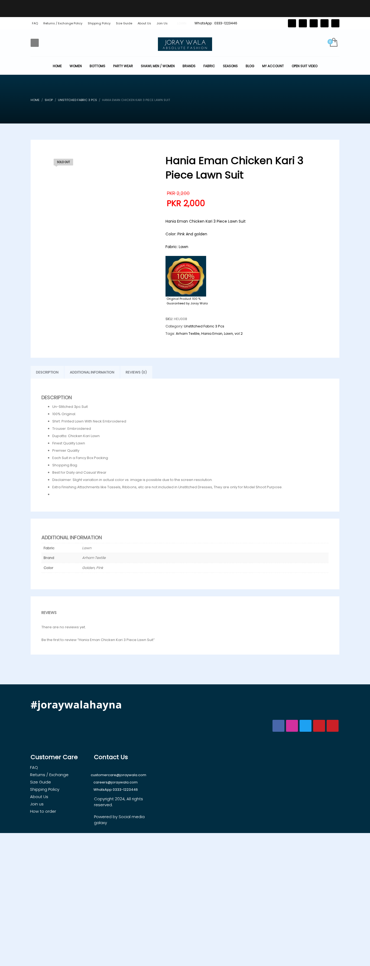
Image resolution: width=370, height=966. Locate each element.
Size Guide (124, 23)
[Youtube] (335, 23)
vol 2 (239, 333)
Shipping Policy (99, 23)
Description (47, 372)
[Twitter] (292, 23)
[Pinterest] (314, 23)
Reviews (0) (136, 372)
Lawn (228, 333)
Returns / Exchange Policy (62, 23)
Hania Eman (211, 333)
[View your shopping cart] (333, 42)
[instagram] (324, 23)
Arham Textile (188, 333)
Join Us (162, 23)
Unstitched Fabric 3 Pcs (204, 326)
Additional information (92, 372)
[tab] (47, 372)
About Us (144, 23)
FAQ (35, 23)
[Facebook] (303, 23)
